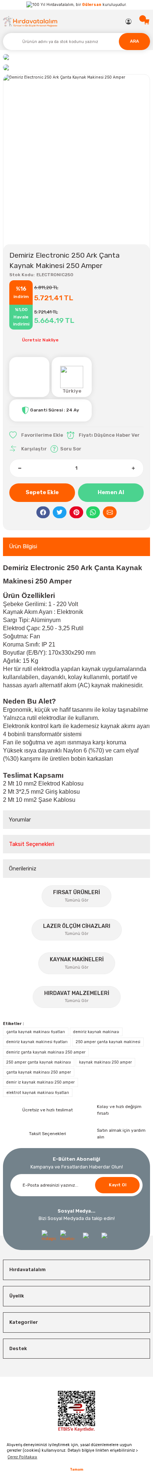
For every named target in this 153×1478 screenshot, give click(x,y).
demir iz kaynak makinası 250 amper (40, 1082)
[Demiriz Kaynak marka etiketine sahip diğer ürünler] (29, 377)
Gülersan (91, 4)
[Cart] (146, 21)
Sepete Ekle (42, 492)
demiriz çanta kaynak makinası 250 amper (45, 1052)
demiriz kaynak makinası (96, 1031)
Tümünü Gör (76, 900)
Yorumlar (20, 819)
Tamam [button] (76, 1469)
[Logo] (30, 21)
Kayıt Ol (117, 1184)
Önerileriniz (22, 868)
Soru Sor (70, 449)
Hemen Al (111, 492)
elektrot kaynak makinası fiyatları (37, 1092)
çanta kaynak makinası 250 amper (38, 1072)
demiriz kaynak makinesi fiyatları (37, 1041)
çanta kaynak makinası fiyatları (35, 1031)
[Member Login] (129, 21)
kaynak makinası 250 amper (105, 1062)
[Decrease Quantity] (20, 468)
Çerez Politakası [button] (22, 1457)
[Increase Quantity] (133, 468)
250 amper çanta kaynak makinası (38, 1062)
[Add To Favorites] (36, 435)
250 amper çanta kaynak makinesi (108, 1041)
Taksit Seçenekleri (31, 844)
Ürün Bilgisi (23, 546)
